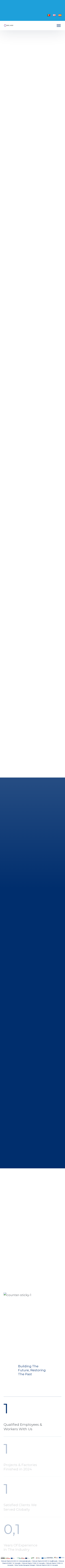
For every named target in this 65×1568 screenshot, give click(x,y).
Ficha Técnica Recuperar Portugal (24, 1565)
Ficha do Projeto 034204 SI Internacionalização (16, 1561)
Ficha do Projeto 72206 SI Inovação (33, 1563)
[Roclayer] (9, 25)
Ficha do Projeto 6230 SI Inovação (47, 1565)
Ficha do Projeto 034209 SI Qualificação (44, 1561)
